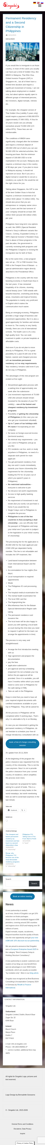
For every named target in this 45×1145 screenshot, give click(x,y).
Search (8, 879)
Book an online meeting (22, 896)
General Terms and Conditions (22, 1124)
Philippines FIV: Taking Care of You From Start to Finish (29, 837)
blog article (34, 973)
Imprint (22, 1133)
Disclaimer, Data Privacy (22, 1129)
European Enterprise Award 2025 (23, 949)
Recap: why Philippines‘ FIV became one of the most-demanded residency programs (12, 857)
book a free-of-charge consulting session (22, 743)
